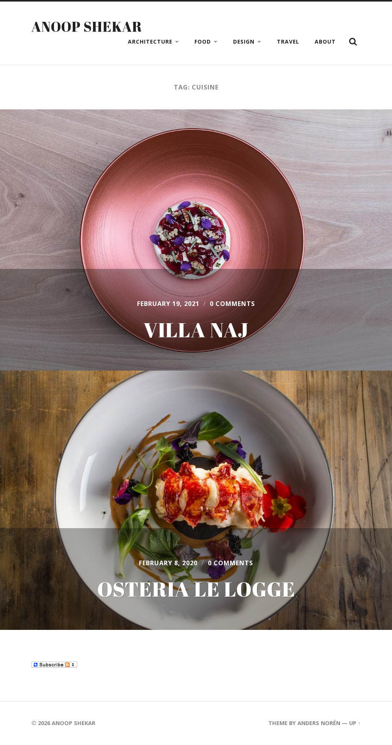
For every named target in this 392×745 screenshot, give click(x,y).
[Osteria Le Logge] (196, 500)
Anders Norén (318, 723)
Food (202, 41)
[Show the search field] (353, 41)
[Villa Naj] (196, 240)
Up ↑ (355, 723)
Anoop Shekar (86, 26)
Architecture (150, 41)
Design (244, 41)
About (325, 41)
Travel (288, 41)
